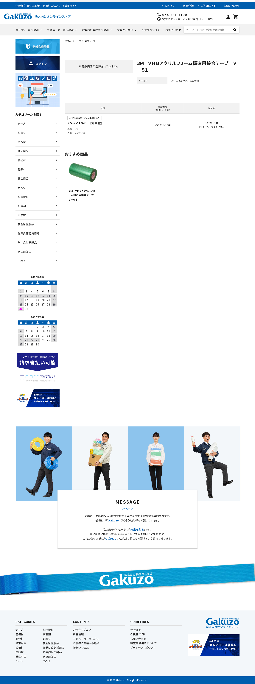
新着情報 (78, 634)
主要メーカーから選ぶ (60, 30)
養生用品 (21, 656)
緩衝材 (19, 647)
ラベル (19, 661)
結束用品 (21, 643)
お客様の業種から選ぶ (95, 30)
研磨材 (47, 639)
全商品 (68, 40)
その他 (47, 661)
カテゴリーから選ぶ (26, 30)
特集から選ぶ (125, 30)
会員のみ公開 (162, 125)
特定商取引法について (143, 643)
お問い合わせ (232, 5)
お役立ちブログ (151, 30)
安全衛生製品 (51, 643)
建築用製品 (50, 656)
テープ (78, 40)
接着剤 (47, 634)
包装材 (19, 634)
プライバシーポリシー (143, 647)
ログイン (170, 5)
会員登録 (188, 5)
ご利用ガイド (208, 5)
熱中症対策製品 (52, 652)
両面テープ (90, 40)
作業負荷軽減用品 (54, 647)
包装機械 (48, 630)
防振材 (19, 652)
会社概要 (135, 630)
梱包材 (19, 639)
